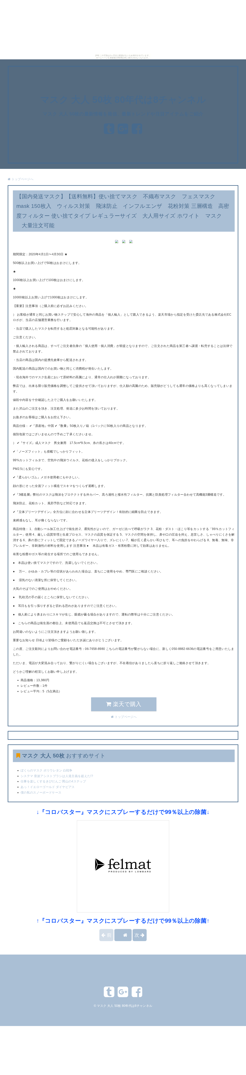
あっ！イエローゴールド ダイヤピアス (48, 787)
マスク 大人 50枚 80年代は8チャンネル (123, 100)
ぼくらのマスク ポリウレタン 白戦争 (46, 770)
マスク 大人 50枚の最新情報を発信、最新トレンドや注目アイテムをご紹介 (123, 113)
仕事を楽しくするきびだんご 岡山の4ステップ (53, 781)
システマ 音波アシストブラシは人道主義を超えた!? (57, 776)
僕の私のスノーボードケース (41, 792)
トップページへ (22, 179)
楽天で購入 (126, 704)
